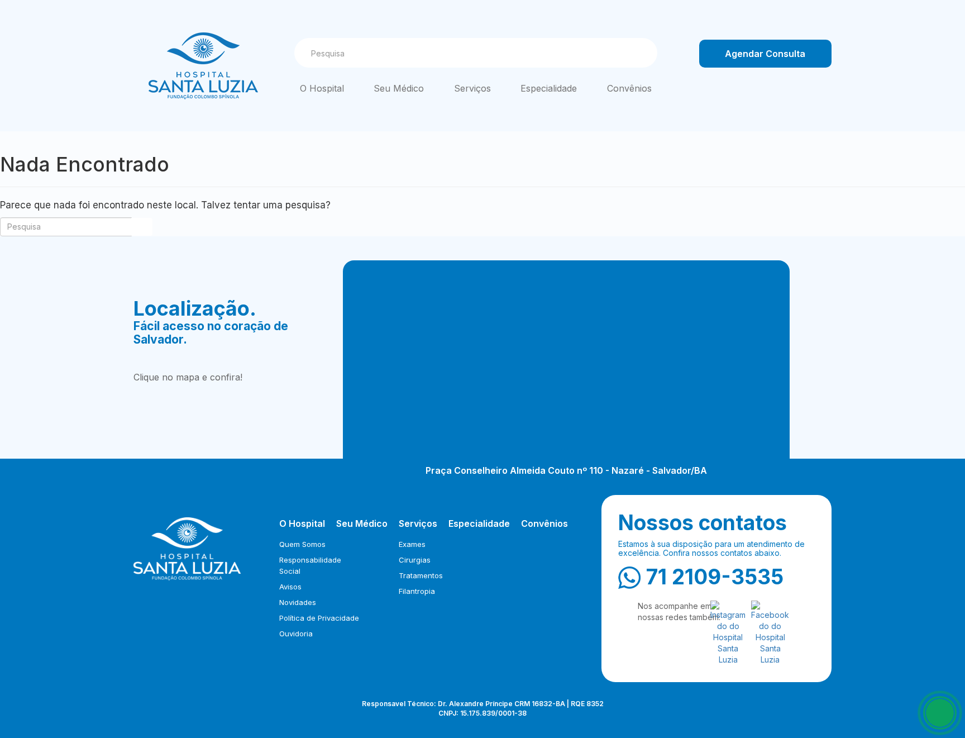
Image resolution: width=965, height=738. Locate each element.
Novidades (297, 602)
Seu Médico (399, 88)
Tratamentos (421, 575)
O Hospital (322, 88)
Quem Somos (302, 544)
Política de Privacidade (319, 617)
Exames (412, 544)
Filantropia (417, 591)
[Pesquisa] (638, 53)
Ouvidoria (296, 633)
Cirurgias (415, 559)
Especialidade (548, 88)
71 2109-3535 (715, 576)
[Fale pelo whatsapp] (940, 713)
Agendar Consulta (765, 53)
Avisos (290, 586)
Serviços (472, 88)
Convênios (629, 88)
